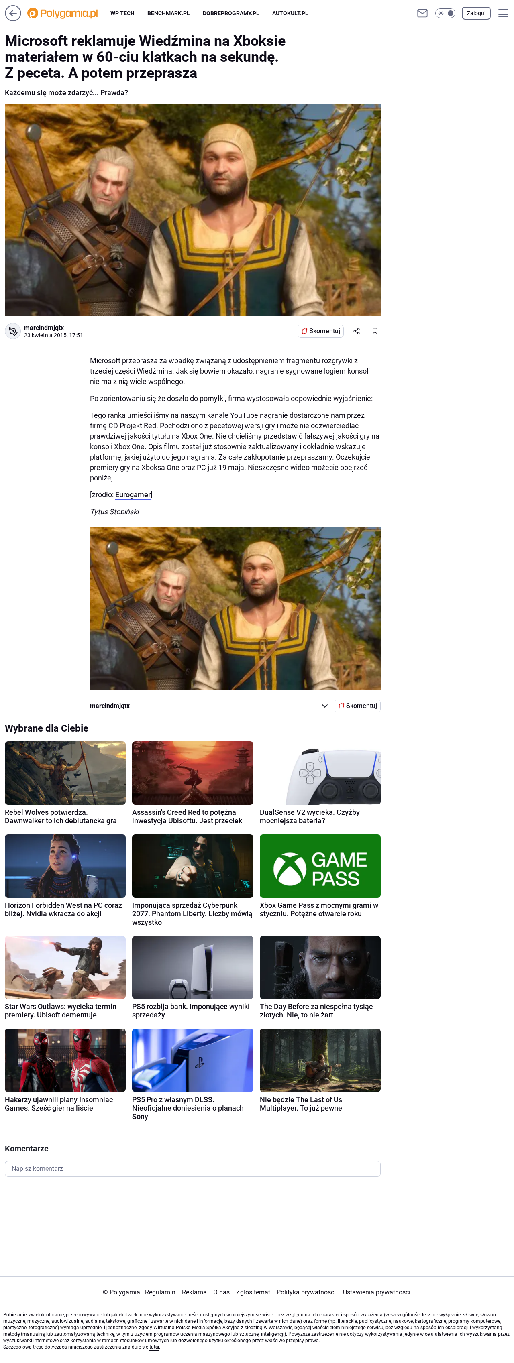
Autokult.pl (290, 13)
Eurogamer (133, 494)
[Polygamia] (68, 13)
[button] (445, 13)
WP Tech (122, 13)
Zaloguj (476, 13)
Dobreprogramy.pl (231, 13)
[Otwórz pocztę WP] (422, 13)
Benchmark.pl (168, 13)
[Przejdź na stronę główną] (13, 19)
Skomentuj (324, 331)
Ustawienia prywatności (375, 1292)
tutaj (154, 1347)
